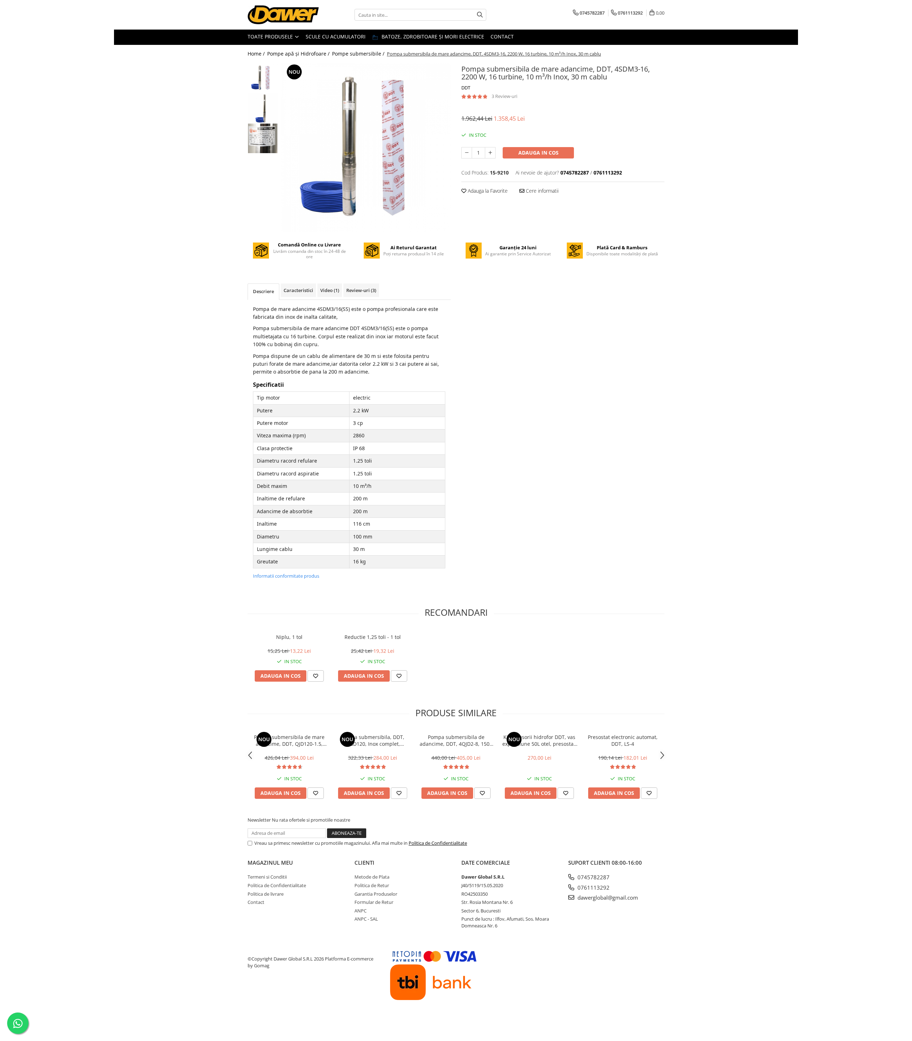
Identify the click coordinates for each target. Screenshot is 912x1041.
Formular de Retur (373, 902)
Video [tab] (329, 290)
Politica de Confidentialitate (438, 843)
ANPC (360, 910)
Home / (257, 53)
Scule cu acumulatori (336, 36)
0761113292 (593, 887)
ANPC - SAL (366, 919)
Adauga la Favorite (487, 190)
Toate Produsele (271, 36)
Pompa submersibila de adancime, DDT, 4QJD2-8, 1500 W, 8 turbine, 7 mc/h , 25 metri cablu (456, 740)
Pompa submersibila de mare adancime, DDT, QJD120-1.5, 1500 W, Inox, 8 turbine (289, 740)
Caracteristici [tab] (298, 290)
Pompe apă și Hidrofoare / (299, 53)
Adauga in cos (538, 152)
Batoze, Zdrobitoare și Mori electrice (432, 36)
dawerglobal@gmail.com (607, 897)
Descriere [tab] (263, 291)
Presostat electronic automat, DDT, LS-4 (623, 740)
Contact (502, 36)
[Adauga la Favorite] (315, 676)
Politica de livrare (266, 894)
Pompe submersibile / (359, 53)
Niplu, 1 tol (289, 637)
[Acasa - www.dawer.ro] (283, 14)
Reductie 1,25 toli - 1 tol (372, 637)
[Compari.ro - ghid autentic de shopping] (274, 1024)
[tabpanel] (366, 147)
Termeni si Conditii (267, 877)
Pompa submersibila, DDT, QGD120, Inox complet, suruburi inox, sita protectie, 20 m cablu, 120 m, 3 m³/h (372, 740)
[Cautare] (479, 15)
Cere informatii (541, 190)
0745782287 (593, 877)
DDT (465, 87)
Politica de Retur (371, 885)
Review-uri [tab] (361, 290)
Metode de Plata (371, 877)
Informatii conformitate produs (286, 576)
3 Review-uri (504, 96)
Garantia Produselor (375, 894)
